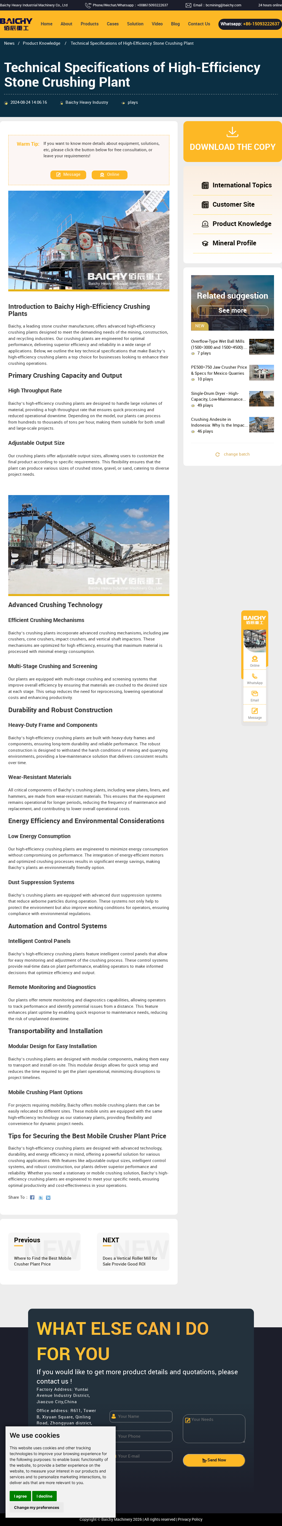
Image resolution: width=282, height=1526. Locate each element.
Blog (175, 24)
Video (157, 24)
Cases (113, 24)
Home (46, 24)
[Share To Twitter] (42, 1197)
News (9, 43)
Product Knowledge (42, 43)
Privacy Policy (190, 1519)
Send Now (216, 1460)
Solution (135, 24)
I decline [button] (44, 1496)
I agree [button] (20, 1496)
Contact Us (199, 24)
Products (90, 24)
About (66, 24)
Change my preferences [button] (36, 1507)
